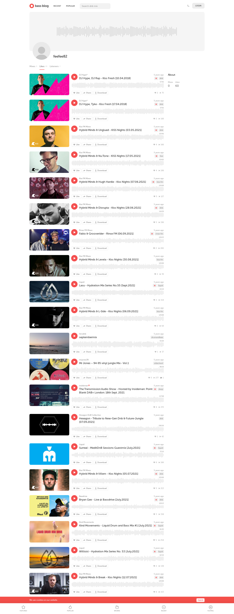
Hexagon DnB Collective (90, 415)
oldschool (158, 363)
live (161, 156)
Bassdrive (83, 496)
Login (198, 6)
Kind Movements (86, 522)
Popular (70, 6)
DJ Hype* (83, 75)
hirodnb (82, 334)
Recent (57, 6)
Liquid (81, 282)
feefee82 (60, 56)
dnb (161, 78)
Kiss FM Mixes (85, 127)
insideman (83, 386)
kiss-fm (160, 182)
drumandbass (157, 337)
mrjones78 (84, 360)
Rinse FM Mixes (85, 230)
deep (161, 389)
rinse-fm (159, 234)
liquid (160, 285)
